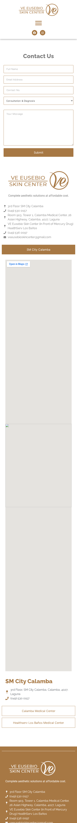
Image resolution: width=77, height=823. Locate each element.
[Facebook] (34, 32)
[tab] (38, 249)
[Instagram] (42, 32)
